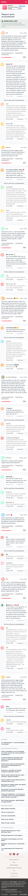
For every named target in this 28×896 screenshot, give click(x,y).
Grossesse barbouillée (8, 816)
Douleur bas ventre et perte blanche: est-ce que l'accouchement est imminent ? (13, 765)
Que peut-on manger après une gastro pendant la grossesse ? (13, 785)
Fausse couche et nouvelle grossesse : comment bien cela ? (13, 780)
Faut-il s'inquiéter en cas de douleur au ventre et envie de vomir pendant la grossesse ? (13, 753)
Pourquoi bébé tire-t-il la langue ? (12, 835)
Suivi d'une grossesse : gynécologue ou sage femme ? (12, 801)
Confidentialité (14, 873)
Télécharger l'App (21, 7)
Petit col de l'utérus (7, 819)
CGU (14, 870)
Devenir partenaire (14, 859)
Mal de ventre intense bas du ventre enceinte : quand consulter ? (12, 775)
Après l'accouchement (7, 53)
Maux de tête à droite (8, 823)
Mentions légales (14, 865)
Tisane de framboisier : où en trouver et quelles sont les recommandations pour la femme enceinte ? (13, 795)
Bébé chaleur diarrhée (8, 808)
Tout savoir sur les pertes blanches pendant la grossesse (12, 790)
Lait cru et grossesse (7, 812)
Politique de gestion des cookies (14, 867)
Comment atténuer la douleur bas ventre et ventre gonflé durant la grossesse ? (12, 759)
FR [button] (26, 2)
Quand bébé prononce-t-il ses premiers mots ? (10, 831)
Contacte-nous (14, 876)
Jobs (14, 862)
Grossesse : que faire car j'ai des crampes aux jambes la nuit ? (11, 770)
